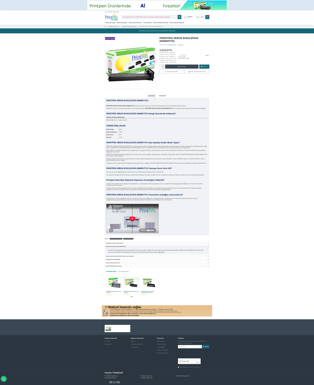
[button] (132, 296)
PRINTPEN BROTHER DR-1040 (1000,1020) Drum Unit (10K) (112, 292)
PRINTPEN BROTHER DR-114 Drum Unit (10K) (131, 292)
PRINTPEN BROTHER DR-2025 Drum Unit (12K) (148, 292)
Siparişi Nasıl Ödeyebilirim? (113, 259)
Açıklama (151, 96)
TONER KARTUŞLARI (113, 26)
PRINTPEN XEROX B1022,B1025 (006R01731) (121, 326)
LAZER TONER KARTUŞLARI (129, 26)
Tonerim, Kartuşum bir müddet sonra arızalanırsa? (120, 256)
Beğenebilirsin (111, 271)
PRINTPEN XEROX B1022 (116, 238)
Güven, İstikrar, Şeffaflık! (113, 263)
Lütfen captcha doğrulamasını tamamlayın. (182, 355)
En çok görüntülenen (126, 321)
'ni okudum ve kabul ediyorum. (190, 367)
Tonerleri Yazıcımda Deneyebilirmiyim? (116, 246)
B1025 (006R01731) (128, 238)
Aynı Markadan (123, 271)
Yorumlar (162, 96)
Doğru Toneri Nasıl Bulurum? (114, 266)
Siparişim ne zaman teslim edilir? (114, 243)
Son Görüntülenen (111, 321)
